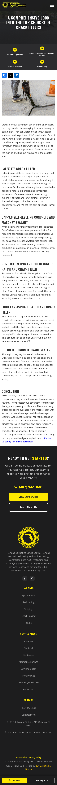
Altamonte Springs (28, 661)
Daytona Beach (28, 668)
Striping (28, 609)
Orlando (28, 641)
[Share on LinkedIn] (16, 75)
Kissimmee (28, 655)
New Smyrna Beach (29, 682)
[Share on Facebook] (4, 75)
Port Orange (28, 675)
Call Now (15, 780)
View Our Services (28, 496)
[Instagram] (32, 578)
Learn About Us (28, 507)
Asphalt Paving (28, 595)
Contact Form (29, 714)
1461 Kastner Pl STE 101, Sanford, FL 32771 (29, 732)
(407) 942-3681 (30, 487)
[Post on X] (10, 75)
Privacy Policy (35, 757)
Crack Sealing (29, 615)
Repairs (29, 622)
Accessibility (21, 757)
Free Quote (42, 780)
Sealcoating (29, 602)
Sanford (28, 648)
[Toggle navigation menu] (52, 5)
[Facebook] (24, 578)
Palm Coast (28, 689)
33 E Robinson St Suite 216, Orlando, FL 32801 (29, 724)
